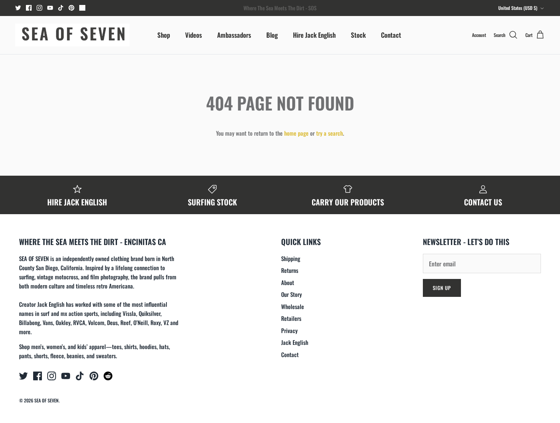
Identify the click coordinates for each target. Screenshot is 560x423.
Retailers (291, 318)
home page (296, 133)
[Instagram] (39, 8)
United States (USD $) (518, 8)
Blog (272, 35)
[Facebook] (29, 8)
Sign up (442, 288)
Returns (289, 270)
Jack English (294, 342)
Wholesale (292, 306)
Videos (193, 35)
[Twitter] (18, 8)
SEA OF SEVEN (46, 400)
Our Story (291, 294)
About (287, 282)
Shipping (290, 258)
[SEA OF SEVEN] (72, 35)
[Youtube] (50, 8)
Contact (391, 35)
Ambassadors (234, 35)
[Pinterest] (71, 8)
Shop (163, 35)
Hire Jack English (314, 35)
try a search (329, 133)
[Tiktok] (61, 8)
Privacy (289, 330)
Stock (358, 35)
